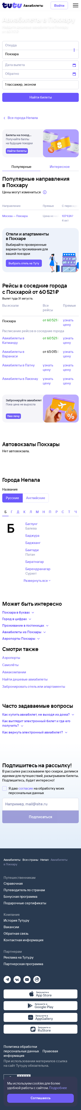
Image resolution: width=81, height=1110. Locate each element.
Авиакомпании (14, 672)
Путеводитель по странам (24, 890)
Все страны (30, 859)
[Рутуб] (36, 978)
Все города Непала (23, 118)
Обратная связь (16, 933)
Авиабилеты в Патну (18, 365)
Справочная (13, 883)
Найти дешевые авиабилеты (24, 679)
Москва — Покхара (15, 216)
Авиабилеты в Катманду (13, 340)
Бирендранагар (37, 569)
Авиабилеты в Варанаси (13, 353)
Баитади (32, 550)
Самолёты (10, 665)
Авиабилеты (12, 859)
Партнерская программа (23, 964)
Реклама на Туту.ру (19, 957)
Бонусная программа (20, 896)
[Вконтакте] (17, 978)
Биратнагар (34, 562)
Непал (44, 859)
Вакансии (11, 927)
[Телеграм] (7, 978)
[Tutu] (12, 5)
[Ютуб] (27, 978)
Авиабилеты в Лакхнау (20, 379)
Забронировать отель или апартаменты (33, 686)
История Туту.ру (16, 920)
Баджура (32, 535)
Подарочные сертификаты (25, 903)
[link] (17, 151)
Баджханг (32, 543)
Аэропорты (11, 657)
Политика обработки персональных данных (21, 1048)
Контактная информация (23, 940)
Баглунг (31, 524)
